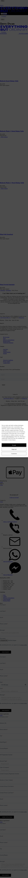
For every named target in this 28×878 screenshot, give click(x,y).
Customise (14, 453)
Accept (14, 445)
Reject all (14, 449)
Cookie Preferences (9, 436)
